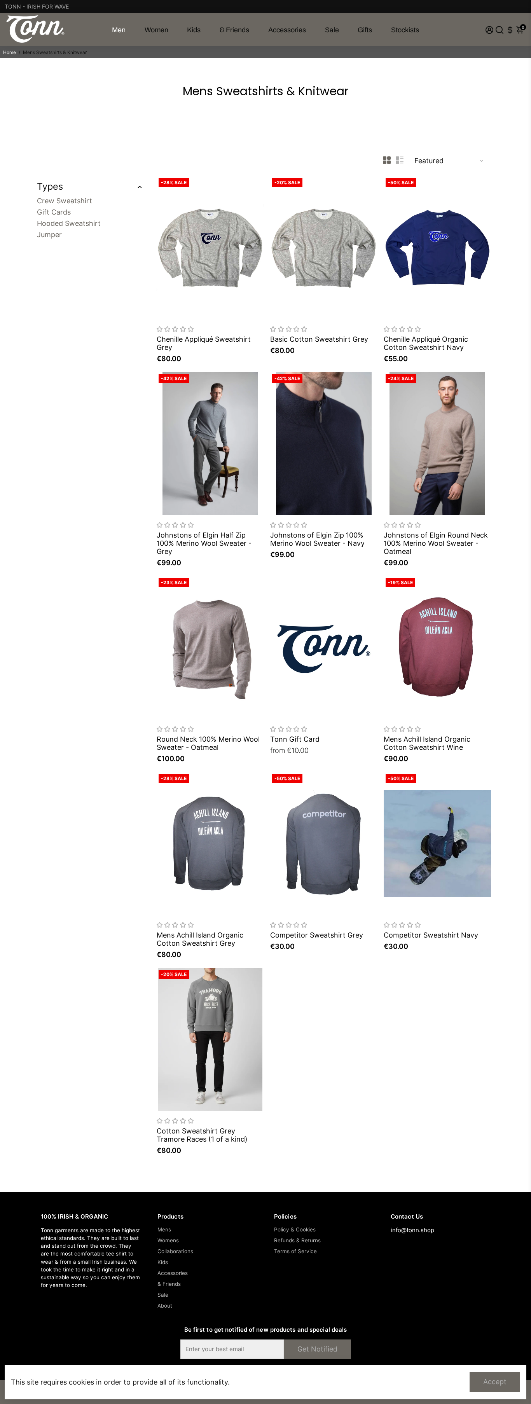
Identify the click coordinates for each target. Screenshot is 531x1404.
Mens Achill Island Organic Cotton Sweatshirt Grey (200, 939)
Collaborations (175, 1251)
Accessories (287, 30)
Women (156, 30)
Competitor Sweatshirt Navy (431, 935)
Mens (164, 1229)
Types (50, 186)
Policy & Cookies (295, 1229)
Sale (332, 30)
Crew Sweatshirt (64, 201)
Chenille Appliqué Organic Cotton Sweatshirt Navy (426, 343)
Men (119, 30)
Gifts (365, 30)
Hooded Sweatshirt (69, 223)
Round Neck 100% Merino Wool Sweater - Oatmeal (208, 743)
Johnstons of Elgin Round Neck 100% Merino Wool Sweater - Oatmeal (436, 543)
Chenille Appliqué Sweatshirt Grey (204, 343)
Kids (194, 30)
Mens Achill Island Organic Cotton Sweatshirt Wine (427, 743)
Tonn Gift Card (295, 739)
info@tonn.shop (412, 1230)
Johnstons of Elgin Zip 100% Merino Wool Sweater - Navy (317, 539)
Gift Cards (54, 212)
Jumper (49, 235)
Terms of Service (295, 1251)
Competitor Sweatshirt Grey (316, 935)
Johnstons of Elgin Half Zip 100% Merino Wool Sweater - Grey (204, 543)
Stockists (405, 30)
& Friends (234, 30)
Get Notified (317, 1349)
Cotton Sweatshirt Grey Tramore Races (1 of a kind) (202, 1135)
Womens (168, 1240)
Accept (495, 1382)
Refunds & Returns (297, 1240)
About (164, 1306)
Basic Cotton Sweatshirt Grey (319, 339)
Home (9, 52)
